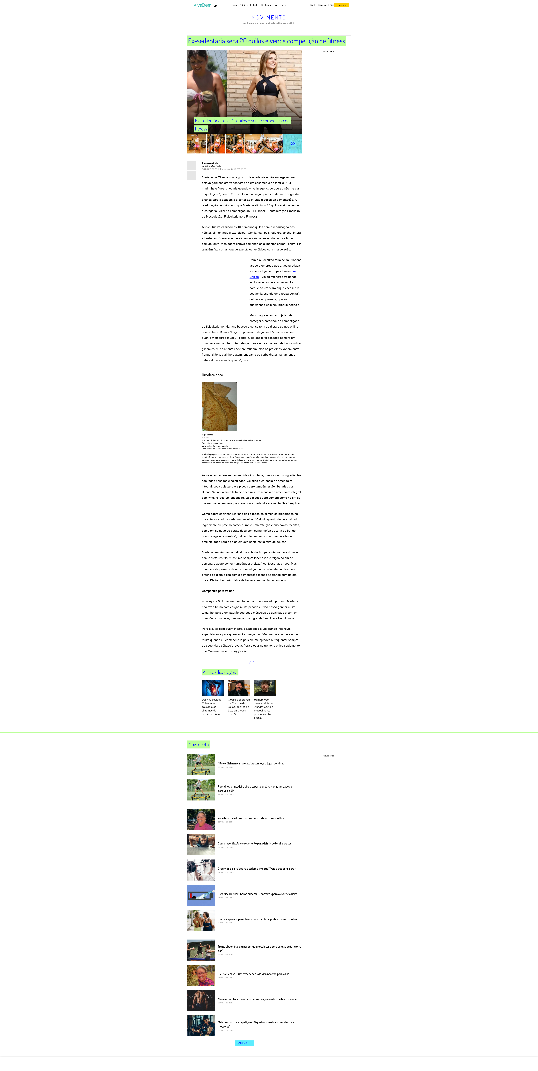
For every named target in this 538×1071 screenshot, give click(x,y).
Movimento (269, 17)
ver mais (243, 1043)
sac (311, 5)
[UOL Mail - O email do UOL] (318, 5)
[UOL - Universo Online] (215, 6)
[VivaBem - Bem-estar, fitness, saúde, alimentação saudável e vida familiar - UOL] (203, 5)
